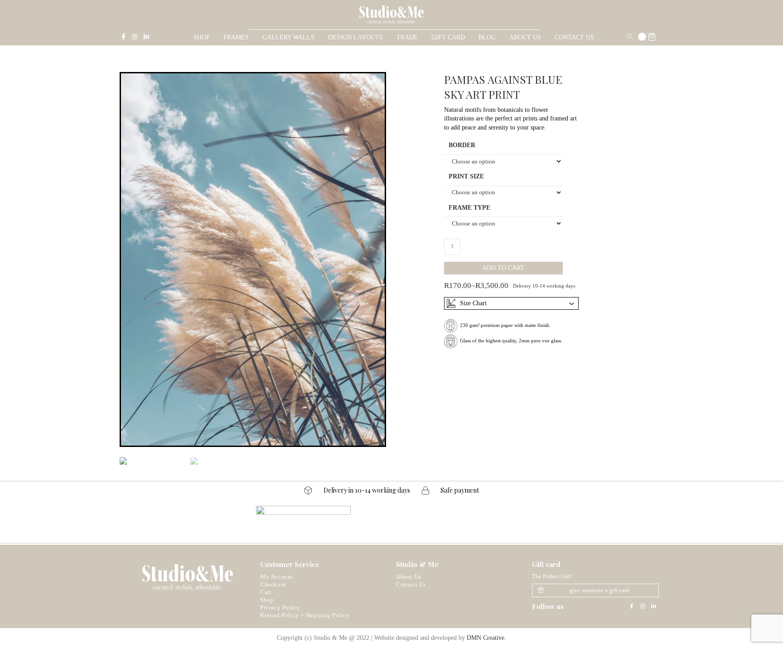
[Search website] (630, 37)
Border (462, 145)
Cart (265, 592)
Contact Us (411, 584)
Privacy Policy (280, 607)
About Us (408, 576)
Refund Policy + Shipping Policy (305, 615)
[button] (595, 590)
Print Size (466, 176)
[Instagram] (642, 606)
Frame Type (469, 207)
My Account (276, 576)
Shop (267, 599)
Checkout (273, 584)
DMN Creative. (486, 637)
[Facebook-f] (631, 606)
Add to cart (503, 267)
